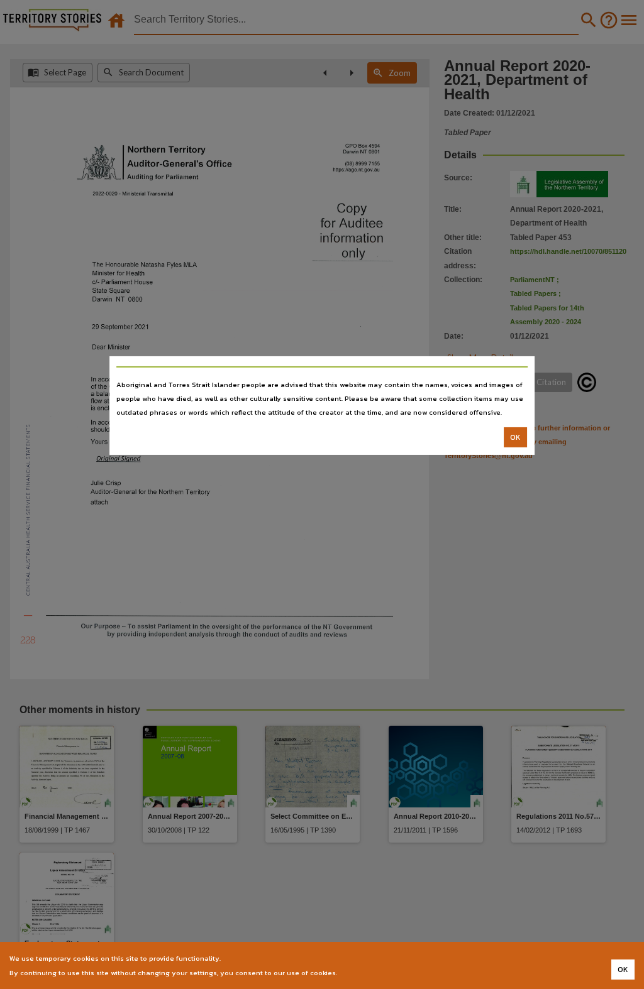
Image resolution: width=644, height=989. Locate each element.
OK (515, 437)
